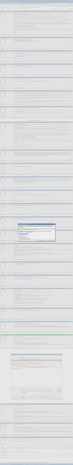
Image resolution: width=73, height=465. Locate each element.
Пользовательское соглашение (23, 233)
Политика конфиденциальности (23, 234)
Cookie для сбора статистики (24, 237)
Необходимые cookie (22, 236)
